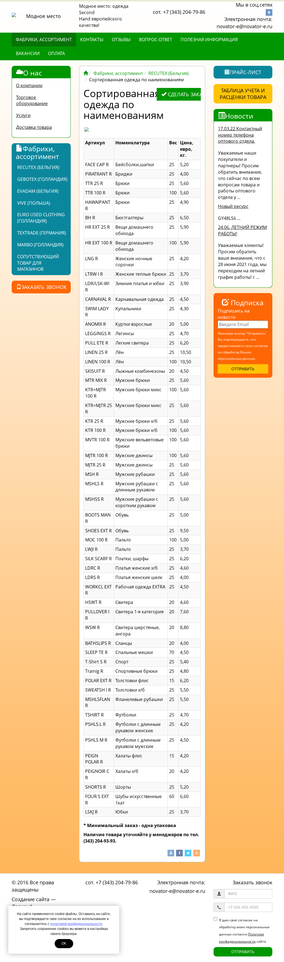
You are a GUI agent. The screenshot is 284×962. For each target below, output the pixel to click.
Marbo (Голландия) (40, 245)
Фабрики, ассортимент (44, 40)
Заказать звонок (44, 287)
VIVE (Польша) (33, 203)
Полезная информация (209, 40)
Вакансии (28, 53)
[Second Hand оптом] (85, 73)
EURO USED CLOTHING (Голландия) (41, 218)
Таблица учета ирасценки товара (243, 93)
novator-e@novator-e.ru (244, 26)
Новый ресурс (233, 206)
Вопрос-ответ (155, 40)
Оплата (56, 53)
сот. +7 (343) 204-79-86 (179, 12)
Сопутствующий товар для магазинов (38, 263)
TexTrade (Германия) (41, 233)
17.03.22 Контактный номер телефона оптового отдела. (240, 135)
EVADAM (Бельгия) (38, 191)
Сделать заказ (183, 94)
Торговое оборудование (32, 100)
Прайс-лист (245, 72)
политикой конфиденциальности (76, 924)
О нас (32, 72)
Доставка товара (34, 127)
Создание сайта (30, 899)
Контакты (91, 40)
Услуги (23, 115)
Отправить (242, 951)
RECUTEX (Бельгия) (38, 167)
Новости (239, 116)
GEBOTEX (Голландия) (42, 179)
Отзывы (121, 40)
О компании (29, 85)
